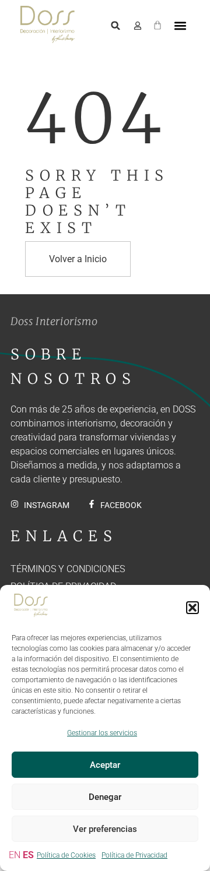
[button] (192, 607)
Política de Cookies (66, 855)
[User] (138, 26)
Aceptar (105, 765)
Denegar (105, 797)
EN (14, 855)
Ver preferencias (105, 829)
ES (28, 855)
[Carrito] (157, 23)
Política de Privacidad (134, 855)
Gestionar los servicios (102, 733)
